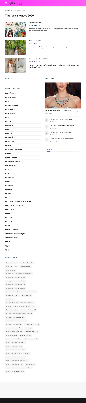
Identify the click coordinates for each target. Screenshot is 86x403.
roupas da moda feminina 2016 (24, 306)
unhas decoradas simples (14, 364)
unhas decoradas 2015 (31, 339)
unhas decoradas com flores (15, 342)
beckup (8, 117)
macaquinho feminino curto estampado (19, 273)
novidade (9, 190)
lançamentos (10, 165)
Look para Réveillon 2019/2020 (38, 59)
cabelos (8, 133)
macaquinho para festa (28, 292)
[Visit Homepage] (15, 3)
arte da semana (11, 105)
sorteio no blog (11, 230)
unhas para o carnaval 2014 (15, 371)
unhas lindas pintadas (24, 368)
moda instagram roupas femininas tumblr (20, 302)
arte (7, 101)
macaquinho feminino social (15, 288)
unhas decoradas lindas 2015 (15, 349)
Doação (8, 145)
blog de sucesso (11, 263)
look (7, 173)
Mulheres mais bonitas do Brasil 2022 (61, 119)
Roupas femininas (12, 310)
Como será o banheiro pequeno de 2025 (62, 125)
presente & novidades (14, 206)
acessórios (9, 93)
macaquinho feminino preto (15, 284)
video (7, 250)
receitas (8, 218)
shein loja (28, 328)
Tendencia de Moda (12, 238)
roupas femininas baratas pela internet (19, 313)
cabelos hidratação (26, 263)
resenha (8, 222)
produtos (9, 214)
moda (7, 181)
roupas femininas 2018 (28, 310)
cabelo (8, 129)
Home (7, 10)
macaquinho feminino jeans (15, 277)
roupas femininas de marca (15, 317)
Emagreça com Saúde (13, 149)
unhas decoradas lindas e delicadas (18, 353)
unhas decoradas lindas (14, 346)
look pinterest (10, 270)
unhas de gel (30, 364)
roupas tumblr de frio (32, 324)
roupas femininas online (14, 324)
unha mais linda (11, 335)
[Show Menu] (6, 3)
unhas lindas (10, 368)
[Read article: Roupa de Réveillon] (15, 47)
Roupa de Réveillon (35, 41)
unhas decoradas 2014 (13, 339)
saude (7, 226)
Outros (8, 194)
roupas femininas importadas (16, 321)
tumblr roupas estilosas (14, 331)
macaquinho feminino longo (15, 281)
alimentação (10, 97)
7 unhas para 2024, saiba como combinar (62, 139)
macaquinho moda (12, 292)
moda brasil (10, 299)
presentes (9, 210)
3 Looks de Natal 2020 (36, 22)
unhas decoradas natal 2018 (15, 357)
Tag (11, 10)
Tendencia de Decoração (15, 234)
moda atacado (26, 295)
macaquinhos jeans (12, 295)
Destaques (9, 141)
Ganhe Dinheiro (11, 157)
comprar (9, 266)
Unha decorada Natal (31, 331)
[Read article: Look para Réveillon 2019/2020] (15, 65)
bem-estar (9, 125)
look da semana (25, 266)
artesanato (10, 109)
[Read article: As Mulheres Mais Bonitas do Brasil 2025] (63, 95)
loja (7, 169)
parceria (8, 198)
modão (8, 306)
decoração (9, 137)
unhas (7, 242)
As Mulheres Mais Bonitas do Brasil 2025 (58, 111)
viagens (8, 246)
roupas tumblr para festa (14, 328)
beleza (8, 121)
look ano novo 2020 (19, 10)
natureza (9, 186)
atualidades (10, 113)
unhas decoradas (25, 335)
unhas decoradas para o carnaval (17, 360)
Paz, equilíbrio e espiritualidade (18, 202)
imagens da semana (13, 161)
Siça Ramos (34, 25)
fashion (8, 153)
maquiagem (9, 177)
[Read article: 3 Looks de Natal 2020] (15, 29)
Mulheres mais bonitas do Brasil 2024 (61, 132)
